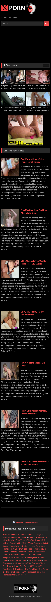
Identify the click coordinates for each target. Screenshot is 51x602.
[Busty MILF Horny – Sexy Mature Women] (10, 328)
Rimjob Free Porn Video (13, 558)
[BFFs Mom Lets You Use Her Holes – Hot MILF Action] (10, 278)
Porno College (35, 534)
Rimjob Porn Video (37, 546)
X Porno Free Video (17, 555)
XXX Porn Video (34, 555)
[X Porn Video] (21, 8)
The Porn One (31, 569)
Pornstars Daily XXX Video (14, 575)
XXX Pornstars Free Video (33, 572)
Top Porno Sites (35, 560)
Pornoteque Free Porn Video (15, 534)
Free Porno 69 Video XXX (31, 566)
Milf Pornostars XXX (21, 563)
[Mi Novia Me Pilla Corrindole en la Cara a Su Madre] (10, 478)
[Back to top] (43, 595)
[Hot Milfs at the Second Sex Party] (10, 379)
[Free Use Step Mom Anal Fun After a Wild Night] (10, 227)
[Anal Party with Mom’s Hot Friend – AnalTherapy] (10, 176)
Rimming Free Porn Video (21, 552)
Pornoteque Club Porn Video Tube (17, 549)
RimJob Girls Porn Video (14, 540)
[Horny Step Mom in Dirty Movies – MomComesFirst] (10, 427)
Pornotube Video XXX (37, 537)
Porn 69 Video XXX (18, 543)
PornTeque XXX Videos (13, 569)
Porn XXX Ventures (18, 560)
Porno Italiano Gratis (18, 546)
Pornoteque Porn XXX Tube (14, 537)
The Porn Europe (13, 572)
